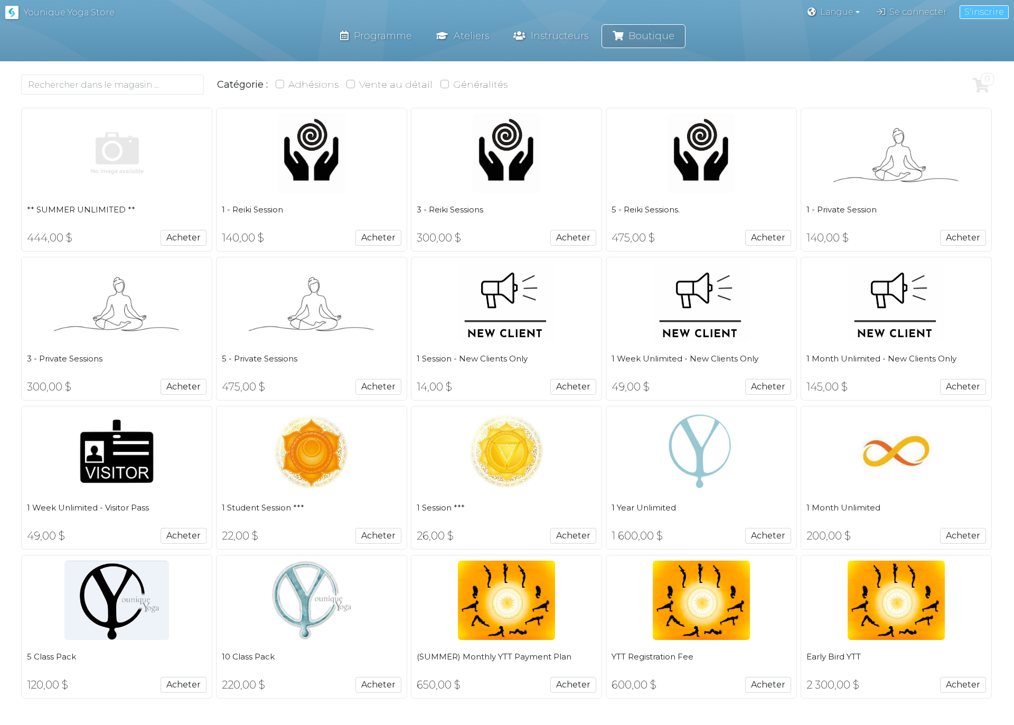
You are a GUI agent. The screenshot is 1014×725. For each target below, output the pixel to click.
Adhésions (313, 84)
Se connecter (918, 12)
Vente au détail (396, 84)
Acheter (183, 238)
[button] (833, 12)
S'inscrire (984, 12)
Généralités (480, 84)
